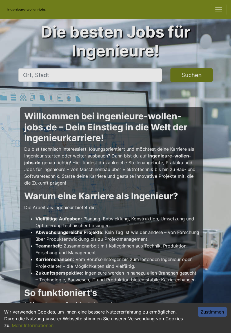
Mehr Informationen (33, 325)
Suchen (191, 75)
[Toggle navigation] (218, 9)
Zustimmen (212, 312)
